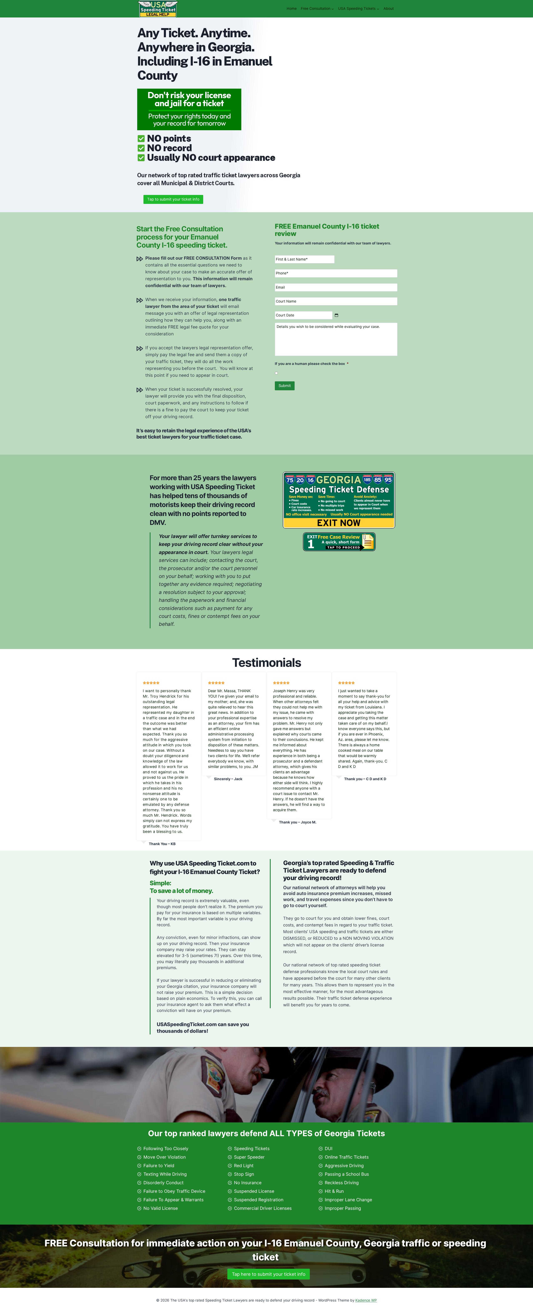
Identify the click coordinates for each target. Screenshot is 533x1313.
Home (292, 8)
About (389, 8)
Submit (285, 385)
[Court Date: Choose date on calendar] (336, 315)
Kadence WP (366, 1300)
